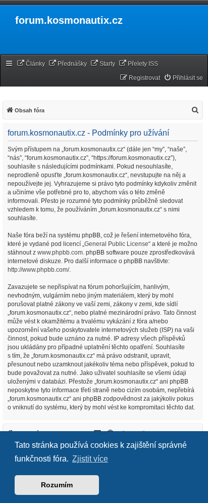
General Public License (116, 243)
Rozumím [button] (57, 485)
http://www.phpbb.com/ (38, 269)
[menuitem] (31, 64)
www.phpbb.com (60, 252)
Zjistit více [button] (90, 458)
